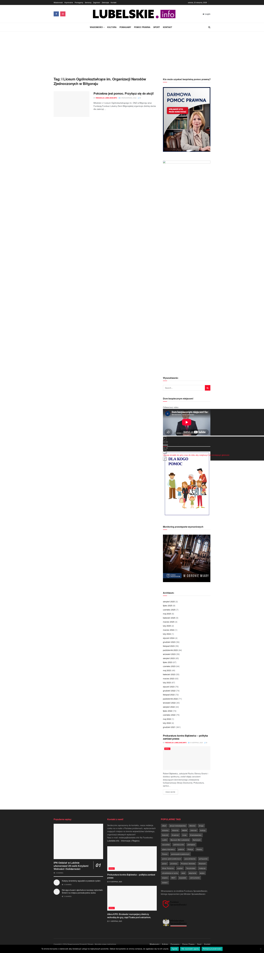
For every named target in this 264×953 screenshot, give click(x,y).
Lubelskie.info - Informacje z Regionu (123, 840)
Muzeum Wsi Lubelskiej (180, 840)
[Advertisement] (132, 52)
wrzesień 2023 (169, 654)
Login (207, 14)
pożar (164, 863)
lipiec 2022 (167, 710)
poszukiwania (190, 859)
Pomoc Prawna (142, 27)
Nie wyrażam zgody (190, 949)
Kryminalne (68, 2)
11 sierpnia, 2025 (115, 921)
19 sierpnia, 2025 (196, 742)
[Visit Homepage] (134, 14)
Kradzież (175, 835)
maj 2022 (167, 719)
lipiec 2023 (167, 662)
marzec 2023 (168, 678)
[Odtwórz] (165, 438)
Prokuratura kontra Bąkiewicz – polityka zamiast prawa (185, 737)
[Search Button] (209, 27)
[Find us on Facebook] (56, 13)
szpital (180, 868)
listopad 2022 (169, 694)
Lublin (164, 840)
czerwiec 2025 (169, 609)
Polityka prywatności (212, 949)
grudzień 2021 (169, 727)
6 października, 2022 (128, 98)
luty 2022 (167, 723)
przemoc (173, 863)
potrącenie (203, 859)
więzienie (192, 873)
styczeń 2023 (168, 686)
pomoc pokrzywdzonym (171, 859)
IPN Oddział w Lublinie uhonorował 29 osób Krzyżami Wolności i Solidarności (71, 866)
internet (194, 830)
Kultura (111, 27)
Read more (172, 792)
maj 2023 (167, 670)
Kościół (165, 835)
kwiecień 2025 (169, 617)
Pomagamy (79, 2)
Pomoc (165, 854)
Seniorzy (88, 2)
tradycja (202, 868)
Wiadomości (58, 2)
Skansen (202, 863)
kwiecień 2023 (169, 674)
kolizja (202, 830)
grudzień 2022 (169, 690)
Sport (156, 27)
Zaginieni (96, 2)
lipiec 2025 (167, 605)
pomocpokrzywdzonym (180, 854)
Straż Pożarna (168, 868)
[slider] (196, 455)
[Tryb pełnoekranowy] (165, 459)
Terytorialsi (190, 868)
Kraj (167, 749)
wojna (202, 873)
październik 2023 (170, 650)
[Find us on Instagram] (62, 13)
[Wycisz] (165, 452)
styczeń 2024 (168, 638)
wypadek (182, 878)
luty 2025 (167, 625)
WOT (173, 878)
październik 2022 (170, 698)
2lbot (164, 826)
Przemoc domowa (188, 863)
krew (184, 835)
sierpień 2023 (169, 658)
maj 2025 (167, 613)
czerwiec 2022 (169, 714)
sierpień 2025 (169, 601)
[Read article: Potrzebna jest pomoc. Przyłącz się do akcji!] (71, 104)
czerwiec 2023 (169, 666)
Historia (175, 830)
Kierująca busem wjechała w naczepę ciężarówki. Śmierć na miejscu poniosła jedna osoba (82, 891)
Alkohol (192, 826)
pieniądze (191, 844)
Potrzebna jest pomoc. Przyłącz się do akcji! (124, 93)
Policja (190, 849)
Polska (199, 849)
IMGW (184, 830)
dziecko (165, 830)
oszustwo (166, 844)
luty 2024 (167, 633)
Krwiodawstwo (195, 835)
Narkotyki (197, 840)
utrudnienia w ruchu (170, 873)
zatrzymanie (195, 878)
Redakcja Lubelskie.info (106, 98)
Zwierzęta (105, 2)
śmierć (165, 882)
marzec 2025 (168, 621)
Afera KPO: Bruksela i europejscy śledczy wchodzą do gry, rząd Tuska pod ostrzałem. (129, 916)
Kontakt (113, 2)
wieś (183, 873)
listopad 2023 (169, 646)
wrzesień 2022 (169, 702)
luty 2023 (167, 682)
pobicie (181, 849)
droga (201, 826)
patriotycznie (179, 844)
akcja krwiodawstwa (178, 826)
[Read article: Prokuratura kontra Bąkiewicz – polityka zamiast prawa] (186, 758)
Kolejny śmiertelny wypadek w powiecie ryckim (81, 880)
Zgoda (174, 949)
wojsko (165, 878)
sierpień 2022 (169, 706)
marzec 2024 (168, 629)
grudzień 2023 (169, 642)
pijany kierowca (168, 849)
